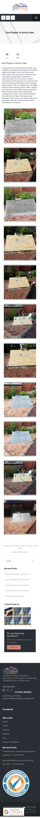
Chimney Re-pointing (19, 552)
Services (6, 730)
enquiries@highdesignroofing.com (18, 698)
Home (5, 722)
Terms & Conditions (11, 742)
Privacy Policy (30, 812)
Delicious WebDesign (26, 809)
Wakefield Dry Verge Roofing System (18, 574)
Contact (6, 734)
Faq (4, 738)
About (5, 726)
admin (7, 755)
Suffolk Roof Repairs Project (15, 596)
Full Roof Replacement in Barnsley (17, 591)
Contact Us (14, 647)
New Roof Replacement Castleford (17, 580)
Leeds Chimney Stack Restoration (17, 585)
